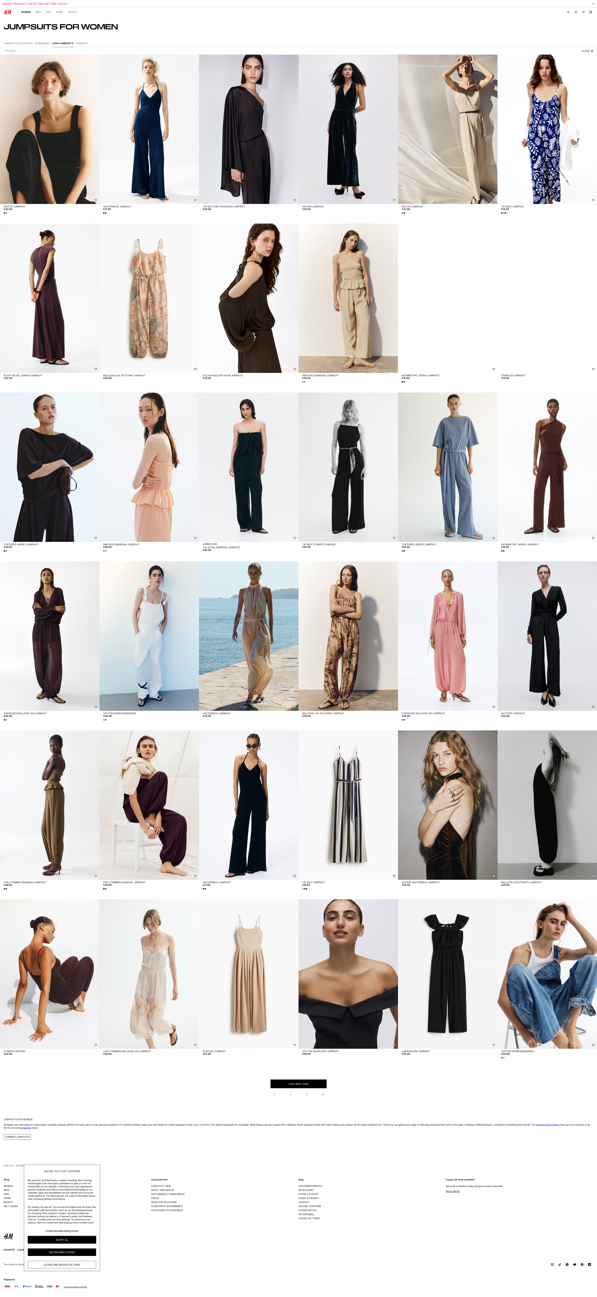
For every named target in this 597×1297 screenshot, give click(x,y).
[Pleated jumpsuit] (248, 974)
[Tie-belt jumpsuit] (547, 129)
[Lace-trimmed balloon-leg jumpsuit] (149, 974)
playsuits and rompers (548, 1124)
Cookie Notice (307, 1210)
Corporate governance (167, 1206)
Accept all (62, 1240)
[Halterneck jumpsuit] (149, 129)
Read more (453, 1191)
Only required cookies (62, 1252)
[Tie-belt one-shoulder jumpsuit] (248, 129)
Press (155, 1198)
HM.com (8, 1165)
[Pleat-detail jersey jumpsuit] (50, 298)
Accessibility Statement (167, 1210)
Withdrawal (306, 1214)
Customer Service (310, 1186)
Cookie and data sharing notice (62, 1230)
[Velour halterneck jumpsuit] (447, 805)
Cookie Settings (309, 1218)
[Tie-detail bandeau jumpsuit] (248, 467)
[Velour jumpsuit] (348, 129)
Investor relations (164, 1202)
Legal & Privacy (308, 1198)
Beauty (72, 12)
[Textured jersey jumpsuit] (50, 467)
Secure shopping (309, 1206)
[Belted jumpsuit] (50, 129)
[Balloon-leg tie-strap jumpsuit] (149, 298)
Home (59, 12)
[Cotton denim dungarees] (149, 636)
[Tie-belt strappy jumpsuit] (348, 467)
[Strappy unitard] (50, 974)
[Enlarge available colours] (5, 213)
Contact (304, 1202)
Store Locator (308, 1194)
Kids (48, 12)
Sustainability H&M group (168, 1194)
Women (25, 12)
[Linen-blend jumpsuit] (447, 974)
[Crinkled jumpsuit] (547, 298)
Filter (586, 51)
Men (38, 12)
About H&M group (162, 1190)
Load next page (298, 1084)
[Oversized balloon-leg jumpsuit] (50, 636)
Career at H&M (161, 1186)
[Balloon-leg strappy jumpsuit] (547, 805)
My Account (306, 1190)
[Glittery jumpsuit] (547, 636)
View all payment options (75, 1287)
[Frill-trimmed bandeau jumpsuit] (50, 805)
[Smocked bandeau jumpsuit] (348, 298)
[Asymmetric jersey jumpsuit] (447, 298)
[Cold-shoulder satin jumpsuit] (248, 298)
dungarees (25, 1127)
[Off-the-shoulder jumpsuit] (348, 974)
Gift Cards (11, 1206)
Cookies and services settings (62, 1264)
